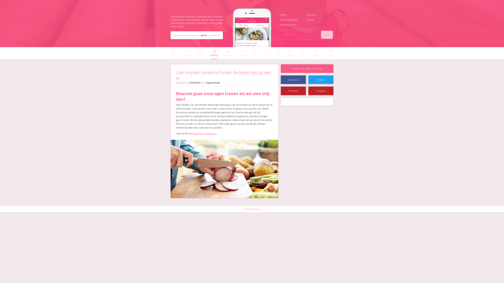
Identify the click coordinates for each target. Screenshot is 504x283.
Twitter (321, 79)
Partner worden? (288, 24)
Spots (277, 55)
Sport (173, 55)
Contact (310, 19)
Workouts (186, 55)
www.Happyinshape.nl (204, 133)
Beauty (201, 55)
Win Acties (316, 55)
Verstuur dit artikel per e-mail (307, 68)
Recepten (228, 55)
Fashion (290, 55)
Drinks (330, 55)
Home (283, 14)
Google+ (320, 90)
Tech (266, 55)
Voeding (214, 55)
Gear (303, 55)
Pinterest (293, 90)
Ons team (311, 14)
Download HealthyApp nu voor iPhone (197, 35)
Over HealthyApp (289, 19)
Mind (255, 55)
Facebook (293, 79)
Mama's (243, 55)
